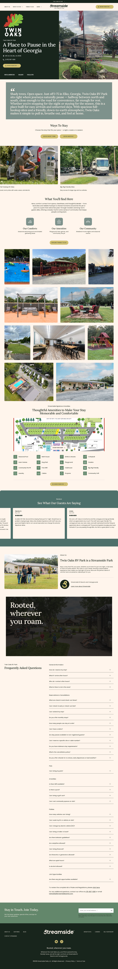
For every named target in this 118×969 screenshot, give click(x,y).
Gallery (20, 74)
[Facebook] (56, 941)
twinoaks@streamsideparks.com (61, 894)
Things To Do (30, 7)
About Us (7, 7)
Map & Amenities (9, 74)
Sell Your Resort (109, 932)
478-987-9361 (90, 892)
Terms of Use (81, 961)
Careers (97, 932)
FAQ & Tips (30, 74)
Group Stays (87, 932)
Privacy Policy (70, 961)
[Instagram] (61, 941)
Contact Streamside (10, 936)
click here (96, 887)
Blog (24, 932)
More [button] (38, 7)
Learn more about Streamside (80, 586)
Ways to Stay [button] (17, 7)
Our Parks (17, 932)
